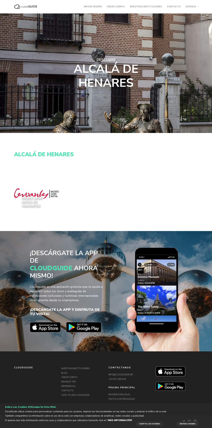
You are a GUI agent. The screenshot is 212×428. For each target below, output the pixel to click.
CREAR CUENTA (116, 6)
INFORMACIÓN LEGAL (119, 394)
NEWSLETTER (68, 381)
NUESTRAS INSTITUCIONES (146, 6)
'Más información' (119, 420)
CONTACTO (174, 6)
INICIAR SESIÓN (93, 6)
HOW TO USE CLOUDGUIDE (75, 395)
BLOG (64, 372)
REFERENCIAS (68, 386)
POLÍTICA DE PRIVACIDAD (121, 399)
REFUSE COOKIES (187, 424)
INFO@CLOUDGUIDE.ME (120, 374)
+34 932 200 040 (117, 379)
